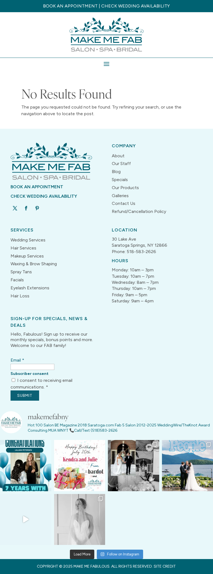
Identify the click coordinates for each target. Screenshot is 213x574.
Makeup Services (27, 256)
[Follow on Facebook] (26, 208)
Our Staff (121, 163)
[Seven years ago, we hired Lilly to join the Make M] (25, 465)
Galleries (120, 195)
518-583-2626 (141, 251)
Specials (120, 179)
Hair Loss (20, 295)
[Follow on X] (15, 208)
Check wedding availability (44, 196)
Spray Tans (21, 271)
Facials (17, 279)
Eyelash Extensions (30, 287)
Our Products (125, 187)
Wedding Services (28, 240)
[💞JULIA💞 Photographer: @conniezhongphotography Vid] (79, 519)
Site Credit (165, 566)
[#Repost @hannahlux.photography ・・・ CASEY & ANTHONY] (133, 465)
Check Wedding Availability (135, 6)
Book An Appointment (37, 186)
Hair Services (23, 248)
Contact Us (123, 203)
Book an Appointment (70, 6)
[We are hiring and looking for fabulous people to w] (25, 519)
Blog (116, 171)
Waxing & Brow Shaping (34, 263)
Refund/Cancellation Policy (139, 211)
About (118, 155)
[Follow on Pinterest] (37, 208)
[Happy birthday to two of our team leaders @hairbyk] (79, 465)
